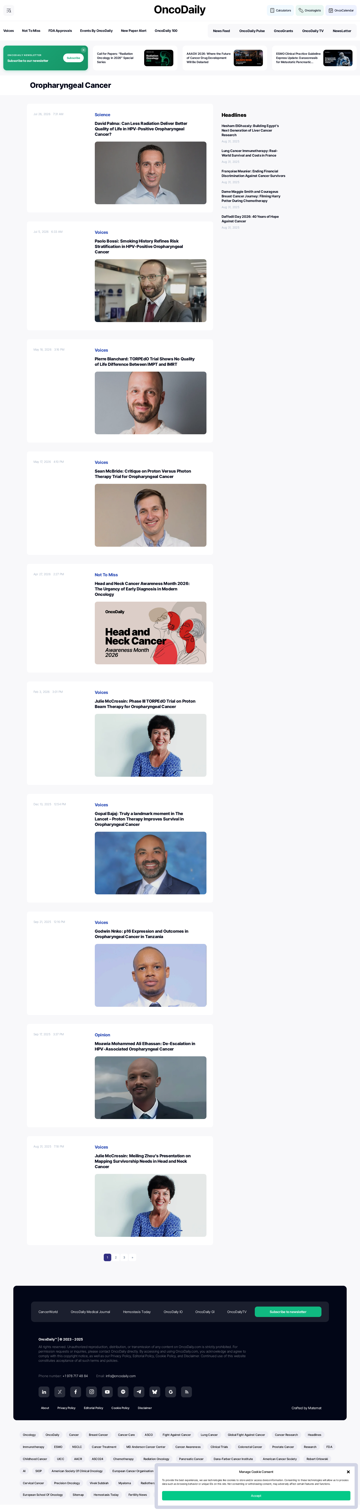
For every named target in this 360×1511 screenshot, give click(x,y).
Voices (8, 31)
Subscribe (73, 58)
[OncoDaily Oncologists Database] (301, 10)
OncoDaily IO (173, 1312)
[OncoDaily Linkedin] (44, 1392)
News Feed (221, 31)
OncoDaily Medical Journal (90, 1312)
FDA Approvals (60, 31)
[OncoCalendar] (330, 10)
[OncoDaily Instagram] (91, 1392)
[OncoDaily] (180, 10)
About (45, 1408)
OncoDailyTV (236, 1312)
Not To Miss (31, 31)
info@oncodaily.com (121, 1376)
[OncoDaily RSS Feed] (186, 1392)
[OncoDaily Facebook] (75, 1392)
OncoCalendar (344, 10)
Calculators (283, 10)
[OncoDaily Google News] (170, 1392)
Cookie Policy (120, 1408)
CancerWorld (48, 1312)
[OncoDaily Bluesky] (154, 1392)
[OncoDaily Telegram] (139, 1392)
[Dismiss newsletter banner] (83, 50)
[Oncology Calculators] (272, 10)
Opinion (102, 1034)
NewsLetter (342, 31)
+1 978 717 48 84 (75, 1376)
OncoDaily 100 (166, 31)
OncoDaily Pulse (252, 31)
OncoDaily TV (313, 31)
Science (102, 114)
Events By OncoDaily (96, 31)
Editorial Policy (93, 1408)
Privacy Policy (66, 1408)
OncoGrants (283, 31)
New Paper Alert (134, 31)
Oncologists (313, 10)
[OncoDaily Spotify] (123, 1392)
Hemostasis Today (137, 1312)
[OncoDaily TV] (107, 1392)
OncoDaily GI (204, 1312)
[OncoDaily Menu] (8, 10)
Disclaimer (145, 1408)
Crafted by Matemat (306, 1408)
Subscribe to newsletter (288, 1312)
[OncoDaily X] (59, 1392)
